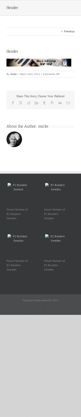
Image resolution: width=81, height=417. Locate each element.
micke (13, 74)
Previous (69, 31)
